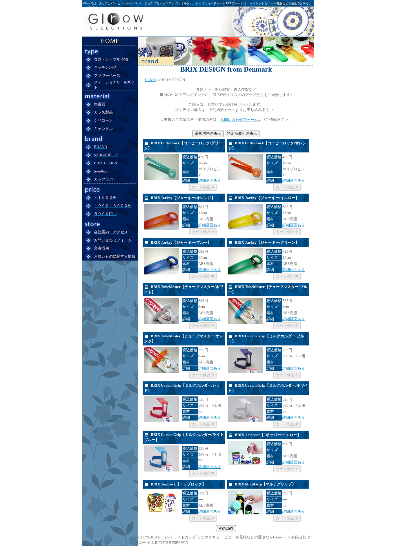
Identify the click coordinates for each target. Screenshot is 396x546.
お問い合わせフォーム (239, 119)
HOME (150, 80)
